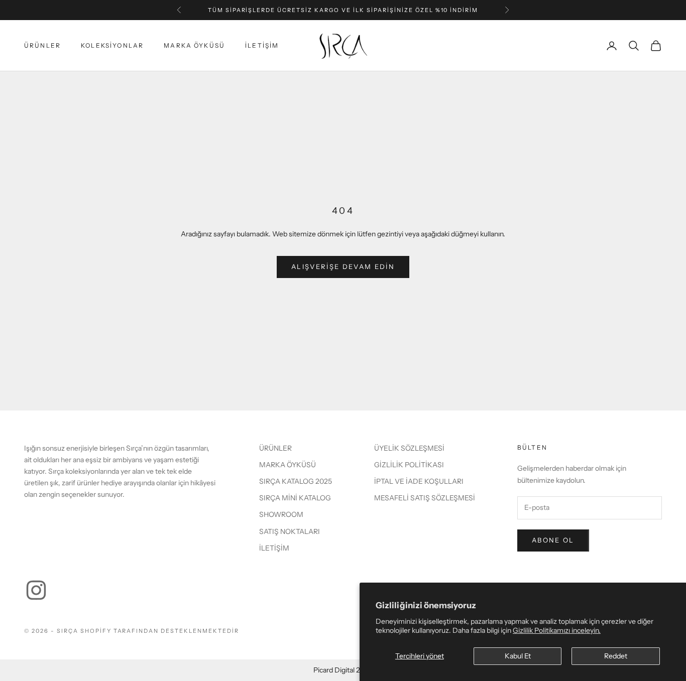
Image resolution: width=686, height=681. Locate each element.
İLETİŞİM (262, 45)
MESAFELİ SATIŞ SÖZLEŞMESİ (424, 497)
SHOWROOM (281, 514)
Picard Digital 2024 (343, 669)
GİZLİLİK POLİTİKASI (409, 464)
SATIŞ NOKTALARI (289, 531)
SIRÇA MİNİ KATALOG (295, 497)
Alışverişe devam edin (343, 266)
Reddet (615, 655)
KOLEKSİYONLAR (112, 45)
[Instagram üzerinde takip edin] (36, 590)
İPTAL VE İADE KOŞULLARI (419, 481)
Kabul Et (518, 655)
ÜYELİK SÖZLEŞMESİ (409, 448)
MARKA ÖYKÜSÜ (194, 45)
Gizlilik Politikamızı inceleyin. (557, 630)
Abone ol (553, 540)
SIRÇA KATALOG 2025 (295, 481)
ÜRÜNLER (42, 45)
